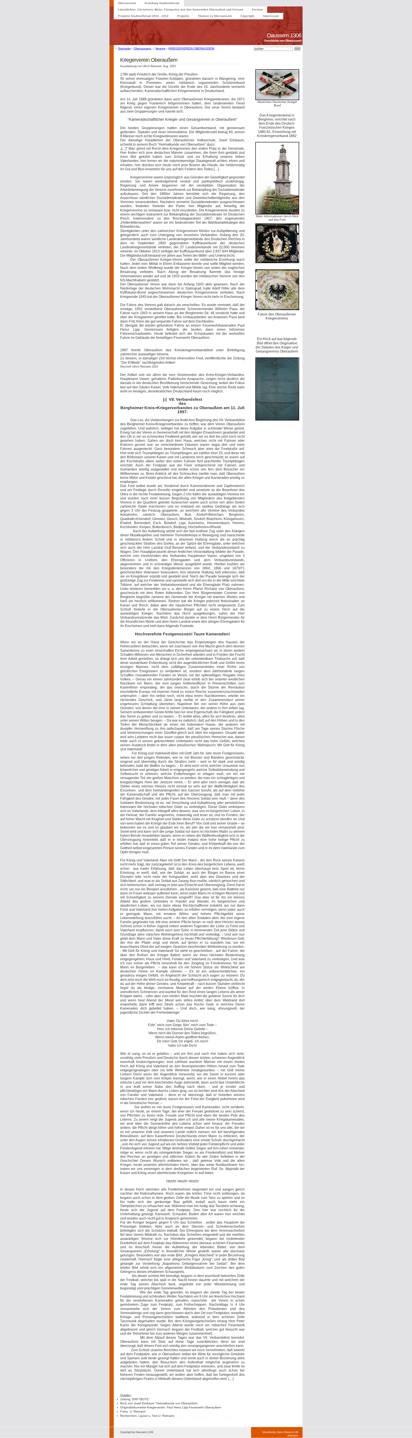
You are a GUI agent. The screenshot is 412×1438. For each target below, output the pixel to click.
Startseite (124, 48)
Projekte (183, 16)
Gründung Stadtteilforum (162, 3)
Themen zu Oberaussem (215, 16)
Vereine (160, 48)
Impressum (271, 16)
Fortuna (257, 9)
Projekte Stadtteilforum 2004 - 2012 (143, 16)
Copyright (247, 16)
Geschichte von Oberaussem (283, 40)
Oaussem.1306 (285, 35)
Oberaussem (127, 3)
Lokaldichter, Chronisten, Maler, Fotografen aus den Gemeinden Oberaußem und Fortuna (180, 9)
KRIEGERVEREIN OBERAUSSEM (191, 48)
